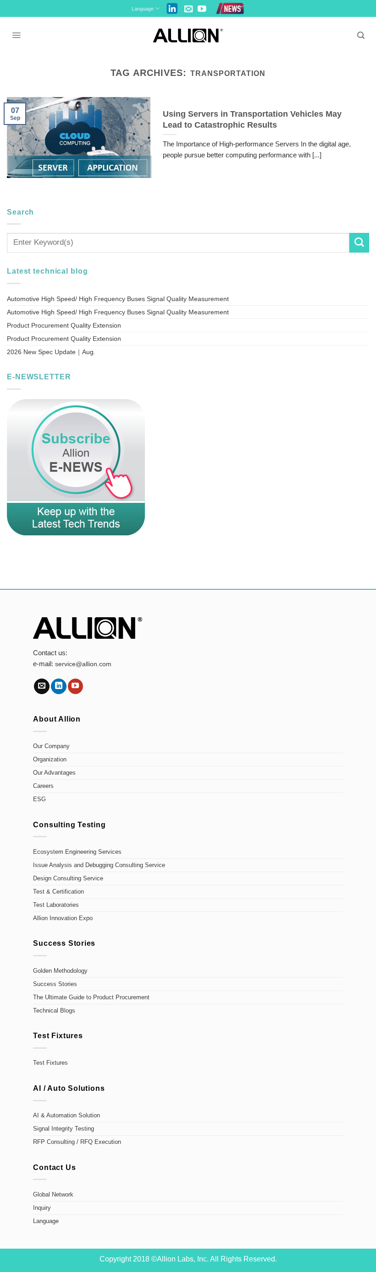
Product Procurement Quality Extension (64, 325)
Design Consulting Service (68, 878)
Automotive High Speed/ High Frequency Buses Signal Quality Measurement (118, 298)
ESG (39, 799)
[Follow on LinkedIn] (58, 686)
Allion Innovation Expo (63, 918)
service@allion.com (83, 664)
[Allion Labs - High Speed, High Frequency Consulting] (188, 35)
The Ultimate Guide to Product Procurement (91, 997)
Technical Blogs (54, 1011)
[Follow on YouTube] (202, 9)
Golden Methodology (60, 971)
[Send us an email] (188, 9)
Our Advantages (54, 773)
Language (143, 8)
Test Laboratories (56, 905)
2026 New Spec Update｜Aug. (51, 352)
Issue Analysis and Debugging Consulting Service (99, 865)
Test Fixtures (50, 1063)
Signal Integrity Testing (63, 1129)
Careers (43, 786)
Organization (49, 759)
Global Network (53, 1194)
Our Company (51, 746)
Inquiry (42, 1208)
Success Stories (55, 984)
